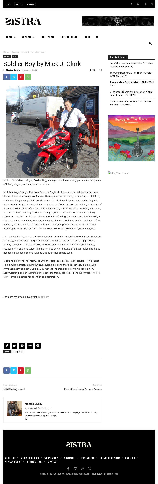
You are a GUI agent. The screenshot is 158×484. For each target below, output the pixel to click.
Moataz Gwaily (13, 70)
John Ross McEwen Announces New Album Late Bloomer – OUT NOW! (131, 93)
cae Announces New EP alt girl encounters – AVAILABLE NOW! (131, 74)
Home (6, 52)
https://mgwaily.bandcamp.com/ (38, 408)
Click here (43, 296)
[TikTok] (145, 4)
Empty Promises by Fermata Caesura (83, 389)
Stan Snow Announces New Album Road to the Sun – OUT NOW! (131, 103)
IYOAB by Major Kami (14, 389)
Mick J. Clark (10, 180)
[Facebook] (131, 4)
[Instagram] (138, 4)
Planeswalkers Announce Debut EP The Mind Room (132, 84)
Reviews (15, 52)
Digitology (112, 473)
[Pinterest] (21, 77)
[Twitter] (152, 4)
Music (15, 56)
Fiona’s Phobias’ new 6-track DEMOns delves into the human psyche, (131, 65)
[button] (150, 43)
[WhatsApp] (28, 77)
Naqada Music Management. (77, 473)
